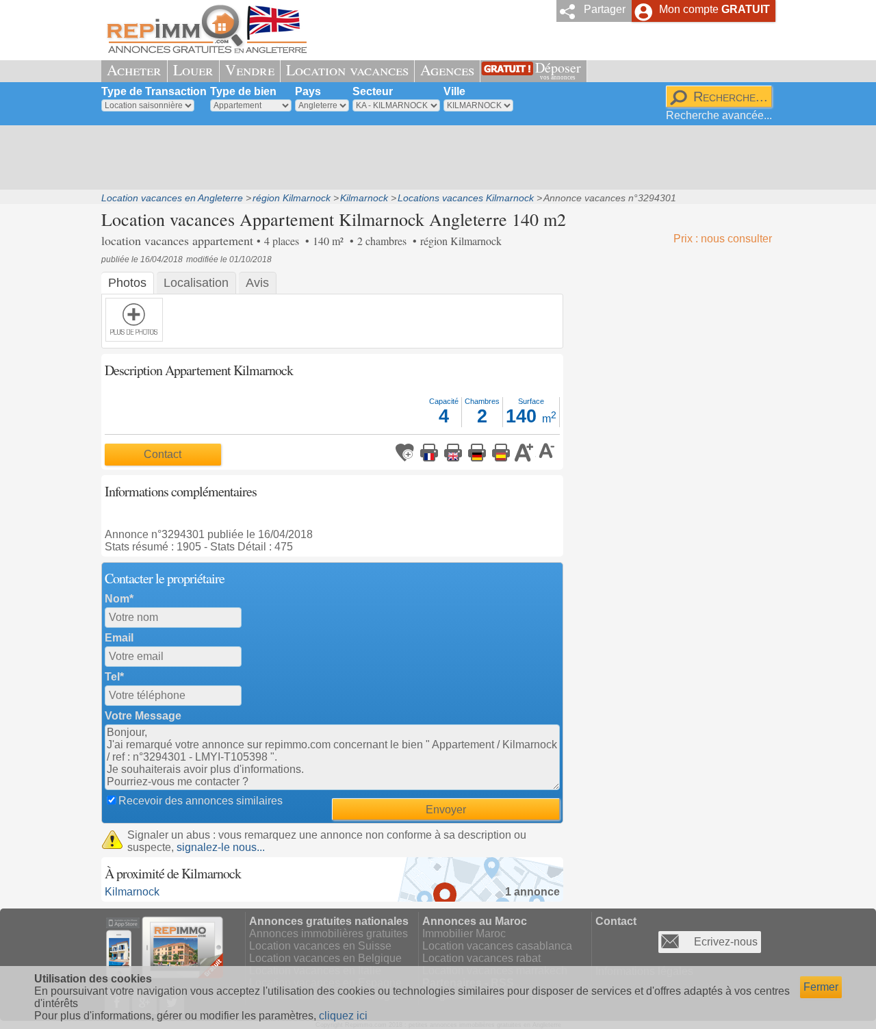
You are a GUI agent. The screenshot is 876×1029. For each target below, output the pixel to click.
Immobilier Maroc (464, 933)
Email (119, 638)
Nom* (119, 599)
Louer (193, 69)
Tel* (114, 677)
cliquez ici (343, 1015)
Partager (605, 9)
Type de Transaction (154, 91)
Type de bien (243, 91)
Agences (447, 69)
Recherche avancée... (719, 115)
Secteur (372, 91)
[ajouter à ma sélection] (405, 452)
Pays (308, 91)
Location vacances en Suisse (320, 946)
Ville (454, 91)
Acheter (134, 69)
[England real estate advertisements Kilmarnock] (453, 452)
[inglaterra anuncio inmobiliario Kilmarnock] (501, 452)
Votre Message (143, 716)
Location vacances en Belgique (325, 958)
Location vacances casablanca (497, 946)
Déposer (558, 69)
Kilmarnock (132, 892)
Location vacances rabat (481, 958)
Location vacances (347, 69)
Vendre (249, 69)
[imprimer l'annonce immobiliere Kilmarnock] (429, 452)
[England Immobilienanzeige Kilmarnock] (477, 452)
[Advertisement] (433, 157)
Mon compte (714, 9)
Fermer (820, 987)
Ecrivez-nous (726, 942)
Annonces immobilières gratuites (328, 933)
